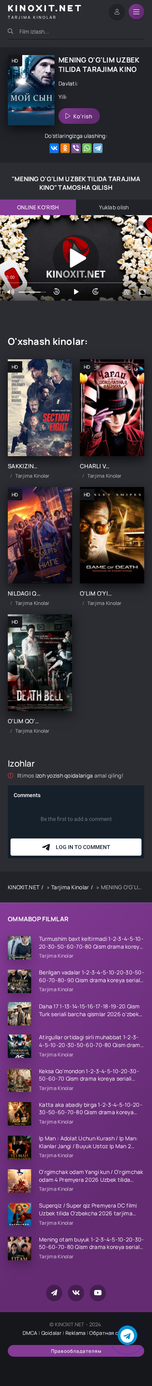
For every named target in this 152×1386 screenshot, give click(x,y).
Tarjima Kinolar (70, 887)
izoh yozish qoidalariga (64, 775)
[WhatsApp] (87, 148)
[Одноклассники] (65, 148)
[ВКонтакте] (54, 148)
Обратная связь (109, 1332)
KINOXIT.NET (23, 887)
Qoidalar (51, 1332)
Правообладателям (76, 1351)
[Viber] (76, 148)
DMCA (30, 1332)
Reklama (75, 1332)
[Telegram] (98, 148)
